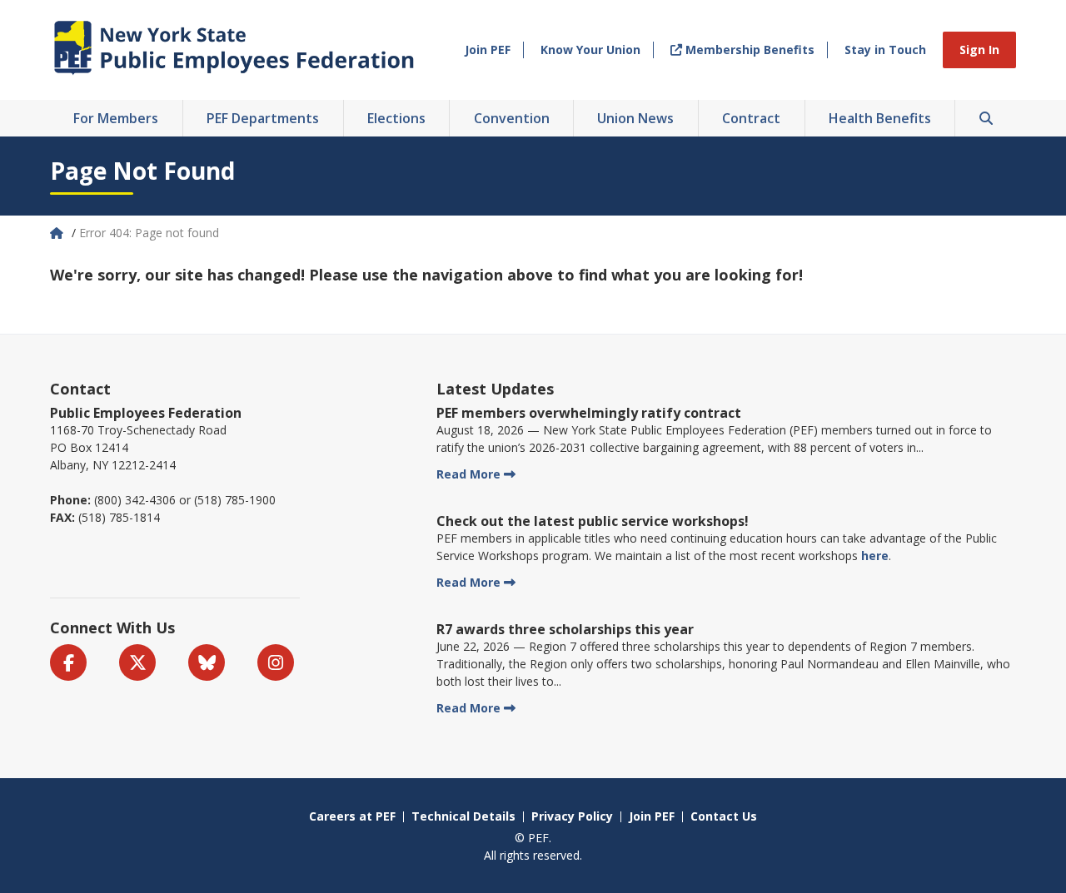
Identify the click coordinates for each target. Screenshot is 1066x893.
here (875, 555)
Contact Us (723, 816)
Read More (468, 474)
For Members (115, 118)
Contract (751, 118)
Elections (396, 118)
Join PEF (488, 49)
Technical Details (463, 816)
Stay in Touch (885, 49)
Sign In (979, 49)
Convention (512, 118)
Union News (635, 118)
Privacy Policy (572, 816)
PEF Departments (263, 118)
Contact (80, 389)
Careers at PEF (352, 816)
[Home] (58, 233)
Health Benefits (880, 118)
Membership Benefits (748, 49)
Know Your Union (590, 49)
